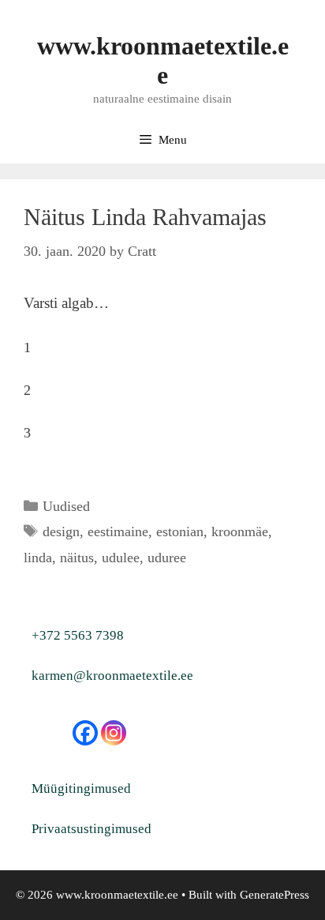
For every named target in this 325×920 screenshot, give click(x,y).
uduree (167, 557)
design (61, 531)
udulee (121, 557)
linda (38, 557)
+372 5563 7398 (78, 635)
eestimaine (118, 531)
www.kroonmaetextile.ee (163, 60)
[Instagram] (113, 732)
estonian (180, 531)
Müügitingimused (81, 788)
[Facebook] (85, 732)
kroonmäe (239, 531)
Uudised (66, 506)
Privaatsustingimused (91, 828)
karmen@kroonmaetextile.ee (112, 675)
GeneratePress (274, 894)
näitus (77, 557)
